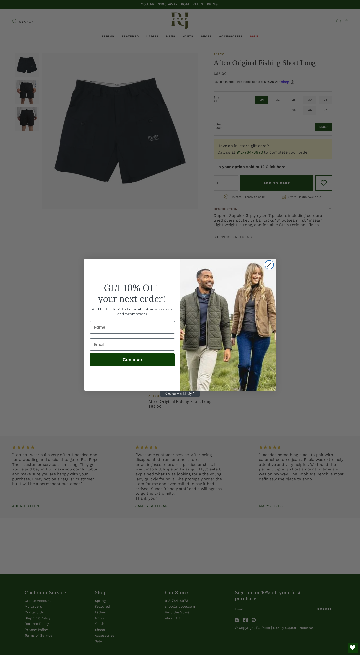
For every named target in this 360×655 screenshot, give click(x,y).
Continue (132, 359)
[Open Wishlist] (353, 648)
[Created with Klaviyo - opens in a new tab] (180, 394)
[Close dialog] (269, 264)
